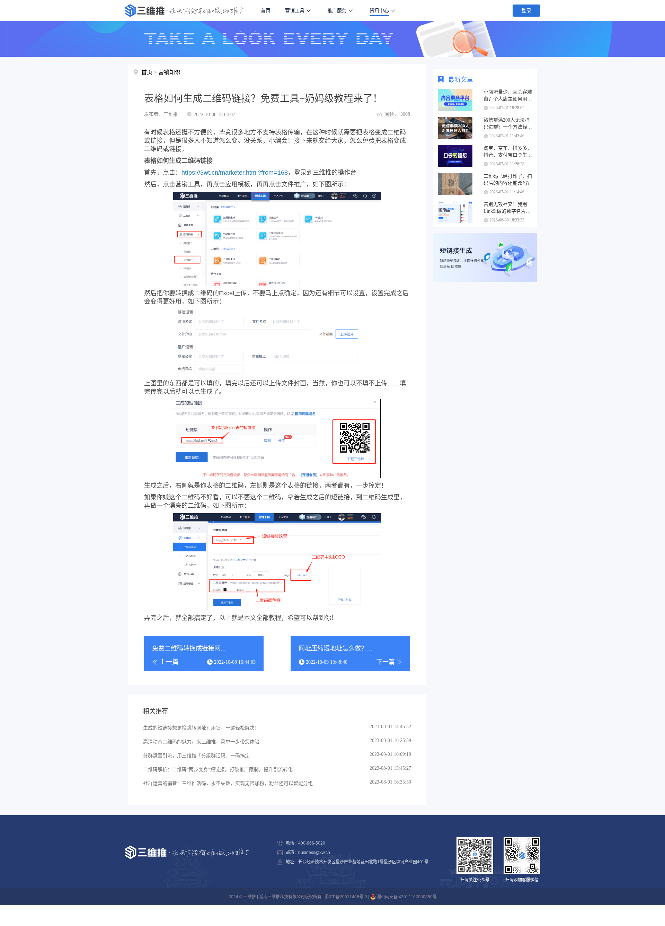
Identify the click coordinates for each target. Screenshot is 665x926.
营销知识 (169, 72)
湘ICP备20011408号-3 (346, 896)
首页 (266, 10)
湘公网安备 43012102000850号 (406, 896)
